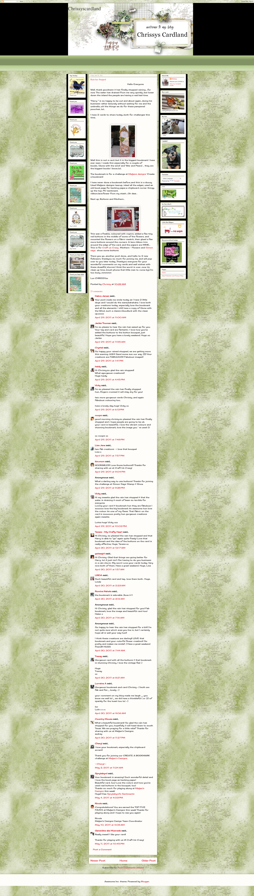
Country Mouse (103, 719)
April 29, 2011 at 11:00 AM (110, 317)
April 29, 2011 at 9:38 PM (110, 488)
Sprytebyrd (101, 773)
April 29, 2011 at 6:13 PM (109, 409)
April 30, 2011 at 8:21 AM (110, 677)
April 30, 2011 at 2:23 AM (110, 585)
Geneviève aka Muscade (108, 830)
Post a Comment (102, 849)
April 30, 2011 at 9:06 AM (110, 713)
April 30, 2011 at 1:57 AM (109, 569)
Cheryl (98, 743)
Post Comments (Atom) (131, 867)
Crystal (99, 347)
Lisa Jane (100, 445)
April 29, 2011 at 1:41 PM (109, 360)
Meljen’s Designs (118, 758)
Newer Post (97, 860)
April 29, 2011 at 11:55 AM (110, 342)
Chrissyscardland (84, 8)
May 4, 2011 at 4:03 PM (109, 797)
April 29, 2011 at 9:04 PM (110, 471)
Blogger (145, 881)
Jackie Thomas (103, 323)
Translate (177, 181)
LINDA (98, 575)
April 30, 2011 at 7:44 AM (110, 650)
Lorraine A (100, 683)
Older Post (149, 860)
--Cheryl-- (100, 764)
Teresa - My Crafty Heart (108, 532)
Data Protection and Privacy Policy (172, 276)
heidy (98, 366)
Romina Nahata (103, 591)
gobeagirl (100, 553)
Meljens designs (137, 174)
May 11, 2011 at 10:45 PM (109, 843)
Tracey (98, 656)
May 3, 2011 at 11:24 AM (109, 767)
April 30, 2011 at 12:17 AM (110, 548)
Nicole (98, 803)
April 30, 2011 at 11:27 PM (110, 737)
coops (98, 415)
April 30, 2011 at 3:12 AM (110, 599)
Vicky (98, 385)
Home (123, 860)
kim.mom (99, 461)
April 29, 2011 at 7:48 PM (109, 439)
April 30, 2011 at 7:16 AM (109, 617)
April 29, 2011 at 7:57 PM (109, 455)
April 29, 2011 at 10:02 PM (111, 526)
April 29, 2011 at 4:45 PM (110, 379)
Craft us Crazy (110, 247)
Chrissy (174, 79)
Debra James (102, 296)
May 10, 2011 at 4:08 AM (110, 825)
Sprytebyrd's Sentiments (120, 794)
